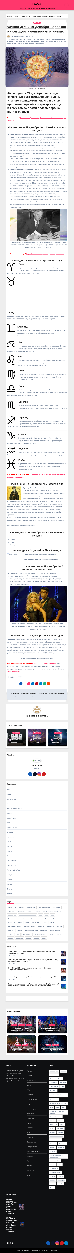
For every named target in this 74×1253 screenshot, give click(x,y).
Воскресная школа (44, 907)
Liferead (21, 907)
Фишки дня (11, 922)
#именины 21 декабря (38, 41)
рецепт (10, 938)
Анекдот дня (31, 907)
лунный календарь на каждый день (36, 930)
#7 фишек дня (13, 39)
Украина (55, 918)
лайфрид (19, 930)
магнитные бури (55, 930)
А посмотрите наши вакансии (44, 663)
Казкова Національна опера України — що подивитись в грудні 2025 (32, 977)
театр (43, 938)
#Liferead (22, 39)
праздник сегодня (39, 934)
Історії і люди (11, 818)
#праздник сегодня (29, 43)
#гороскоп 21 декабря (43, 39)
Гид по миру (56, 907)
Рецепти (10, 856)
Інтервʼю (10, 813)
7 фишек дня (12, 907)
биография (35, 922)
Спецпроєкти (11, 865)
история (59, 926)
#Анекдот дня (30, 39)
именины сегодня (29, 926)
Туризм (9, 879)
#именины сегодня (52, 41)
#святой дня (40, 43)
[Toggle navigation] (7, 5)
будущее (44, 922)
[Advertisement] (37, 298)
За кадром (37, 911)
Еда (29, 911)
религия (58, 934)
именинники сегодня (14, 926)
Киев (40, 915)
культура (11, 930)
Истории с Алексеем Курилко (52, 911)
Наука (9, 842)
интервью (41, 926)
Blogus (41, 1250)
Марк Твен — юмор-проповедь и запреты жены (45, 254)
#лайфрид (62, 41)
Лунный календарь (36, 918)
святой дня (19, 938)
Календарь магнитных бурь (27, 915)
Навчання (10, 837)
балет (27, 922)
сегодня (28, 938)
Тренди (9, 875)
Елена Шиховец (17, 740)
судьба (36, 938)
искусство (50, 926)
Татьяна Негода (18, 36)
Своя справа (11, 860)
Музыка (47, 918)
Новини (9, 846)
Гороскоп (11, 911)
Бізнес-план (11, 799)
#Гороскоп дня (55, 39)
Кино (46, 915)
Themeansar (53, 1250)
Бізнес (9, 794)
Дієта (9, 804)
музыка (10, 934)
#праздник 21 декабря (14, 43)
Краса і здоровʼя (12, 827)
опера (17, 934)
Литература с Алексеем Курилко (18, 918)
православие (27, 934)
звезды (52, 922)
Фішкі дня (37, 22)
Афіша (9, 790)
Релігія (9, 851)
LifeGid (36, 4)
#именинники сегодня (23, 41)
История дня (12, 915)
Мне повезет (13, 672)
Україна (9, 884)
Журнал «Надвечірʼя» (14, 808)
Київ (8, 823)
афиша (20, 922)
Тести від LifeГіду (13, 870)
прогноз (50, 934)
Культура (10, 832)
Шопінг (9, 894)
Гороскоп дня (21, 911)
